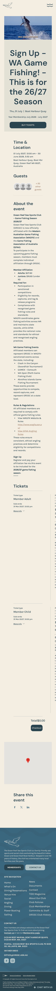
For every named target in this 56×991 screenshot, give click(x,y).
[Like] (6, 960)
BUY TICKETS (28, 125)
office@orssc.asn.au (16, 955)
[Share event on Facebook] (14, 807)
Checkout (36, 728)
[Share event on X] (21, 807)
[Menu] (50, 5)
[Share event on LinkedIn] (28, 807)
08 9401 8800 (11, 950)
